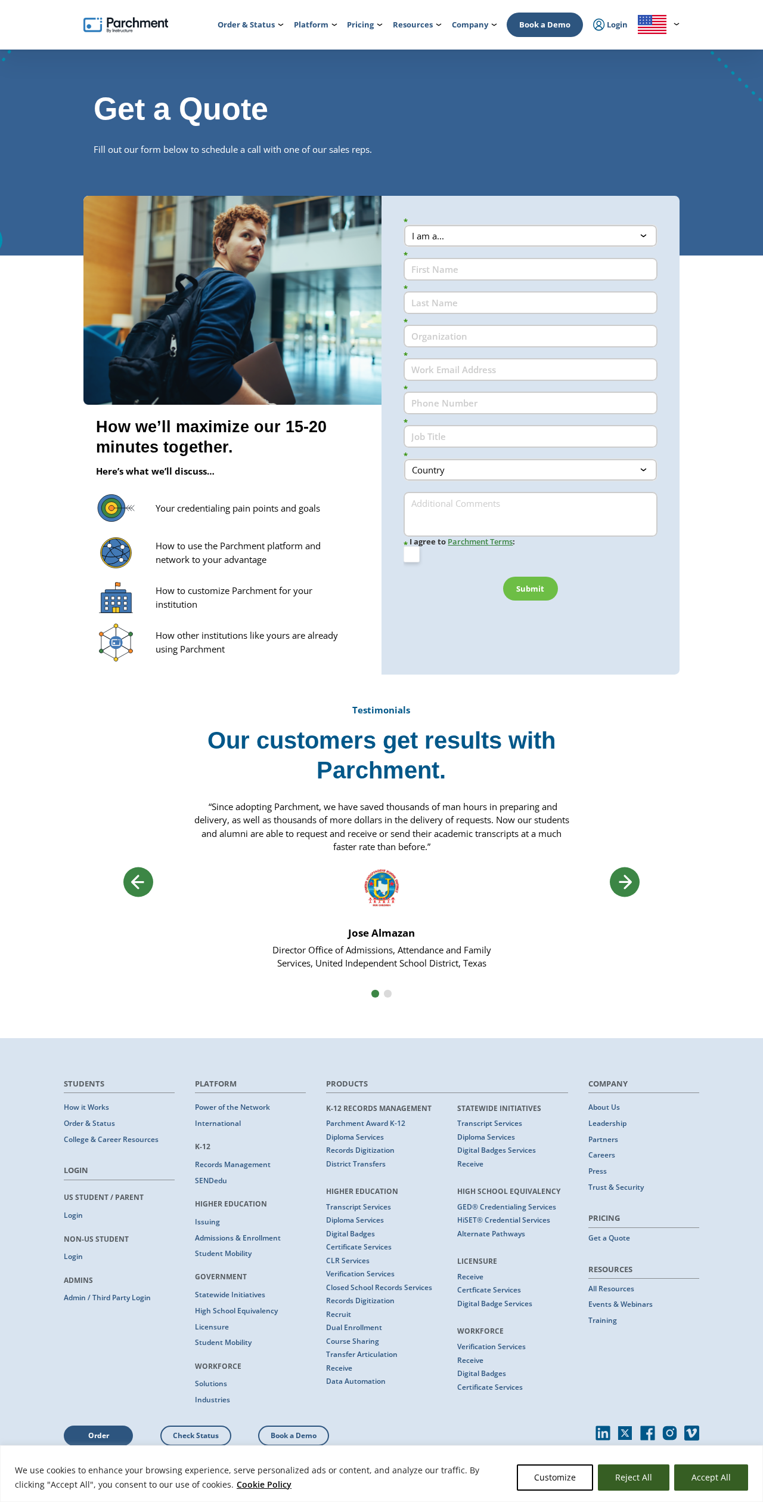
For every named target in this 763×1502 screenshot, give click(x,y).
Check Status (196, 1435)
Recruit (338, 1314)
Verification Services (360, 1273)
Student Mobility (223, 1253)
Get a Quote (609, 1237)
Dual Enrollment (354, 1327)
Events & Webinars (620, 1304)
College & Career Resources (111, 1139)
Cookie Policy (264, 1484)
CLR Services (348, 1260)
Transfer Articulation (362, 1354)
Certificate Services (359, 1246)
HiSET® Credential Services (503, 1219)
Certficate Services (489, 1289)
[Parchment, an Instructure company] (125, 25)
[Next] (625, 882)
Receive (339, 1368)
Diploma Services (355, 1136)
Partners (603, 1139)
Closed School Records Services (379, 1287)
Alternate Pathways (491, 1233)
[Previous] (138, 882)
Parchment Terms (480, 541)
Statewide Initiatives (230, 1294)
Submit (530, 588)
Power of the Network (232, 1107)
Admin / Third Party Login (107, 1297)
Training (602, 1320)
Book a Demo (544, 24)
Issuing (207, 1221)
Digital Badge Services (494, 1303)
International (218, 1123)
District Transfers (356, 1163)
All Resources (611, 1288)
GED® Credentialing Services (506, 1206)
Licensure (212, 1326)
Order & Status (89, 1123)
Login (73, 1215)
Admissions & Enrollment (238, 1237)
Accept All (711, 1477)
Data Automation (356, 1381)
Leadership (607, 1123)
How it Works (86, 1107)
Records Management (233, 1164)
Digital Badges (350, 1233)
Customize (555, 1477)
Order (98, 1435)
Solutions (211, 1383)
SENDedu (211, 1180)
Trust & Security (616, 1187)
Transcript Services (358, 1206)
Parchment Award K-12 (365, 1123)
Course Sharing (352, 1341)
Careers (601, 1154)
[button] (375, 994)
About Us (604, 1107)
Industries (212, 1399)
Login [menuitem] (616, 24)
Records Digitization (360, 1150)
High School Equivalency (236, 1310)
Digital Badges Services (496, 1150)
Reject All (633, 1477)
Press (597, 1170)
